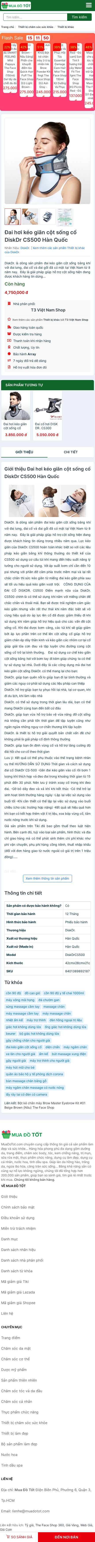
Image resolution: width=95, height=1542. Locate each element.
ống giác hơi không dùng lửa (65, 1027)
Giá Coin (6, 1529)
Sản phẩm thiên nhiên (19, 1380)
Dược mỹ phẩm (14, 1369)
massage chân (54, 1006)
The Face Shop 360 (49, 1525)
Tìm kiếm (79, 17)
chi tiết (71, 452)
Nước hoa (9, 1454)
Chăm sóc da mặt (16, 1348)
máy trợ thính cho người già (49, 1060)
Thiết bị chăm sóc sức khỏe (35, 27)
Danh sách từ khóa (16, 1271)
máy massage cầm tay (22, 1013)
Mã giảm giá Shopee (18, 1303)
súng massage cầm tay (23, 1006)
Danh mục (9, 1239)
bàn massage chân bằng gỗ (26, 1081)
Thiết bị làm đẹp (14, 1433)
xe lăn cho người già (20, 1054)
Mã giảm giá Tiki (15, 1281)
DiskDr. (25, 248)
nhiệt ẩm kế (14, 1020)
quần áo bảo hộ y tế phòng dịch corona (34, 1074)
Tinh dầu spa (12, 1465)
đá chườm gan (48, 1000)
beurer (10, 1033)
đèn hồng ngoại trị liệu (66, 1020)
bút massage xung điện (69, 1054)
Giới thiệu (24, 452)
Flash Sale (12, 38)
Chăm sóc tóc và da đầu (21, 1391)
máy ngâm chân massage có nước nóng (35, 1087)
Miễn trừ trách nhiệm (18, 1228)
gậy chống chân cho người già (28, 1040)
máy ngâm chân (75, 1047)
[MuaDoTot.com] (22, 5)
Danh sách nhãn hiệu (18, 1249)
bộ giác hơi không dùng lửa (39, 1033)
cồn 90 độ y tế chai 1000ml (64, 993)
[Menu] (89, 5)
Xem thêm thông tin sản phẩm (47, 878)
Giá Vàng (72, 1525)
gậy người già (16, 1060)
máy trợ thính (36, 1020)
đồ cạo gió (32, 993)
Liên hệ (7, 1313)
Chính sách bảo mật (17, 1207)
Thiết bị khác (65, 27)
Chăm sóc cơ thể (15, 1359)
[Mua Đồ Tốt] (23, 1134)
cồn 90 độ (13, 993)
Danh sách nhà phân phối (22, 1260)
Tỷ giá (29, 1525)
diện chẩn (53, 1047)
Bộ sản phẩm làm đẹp (19, 1444)
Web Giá (86, 1525)
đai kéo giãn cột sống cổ (24, 1047)
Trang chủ (7, 27)
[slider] (13, 216)
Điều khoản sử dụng (17, 1218)
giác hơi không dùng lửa (23, 1027)
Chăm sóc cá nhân (16, 1401)
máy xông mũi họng (20, 1000)
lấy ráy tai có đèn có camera (26, 1094)
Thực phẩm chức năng (19, 1412)
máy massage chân (57, 1013)
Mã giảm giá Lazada (18, 1292)
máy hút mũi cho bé (20, 1067)
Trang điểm (10, 1337)
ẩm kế (43, 1054)
